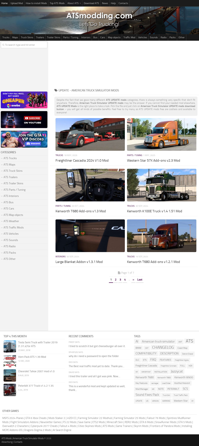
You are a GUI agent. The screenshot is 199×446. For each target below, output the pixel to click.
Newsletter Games (50, 422)
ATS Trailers (10, 177)
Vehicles (142, 37)
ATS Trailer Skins (13, 183)
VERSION (155, 401)
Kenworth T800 (164, 377)
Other (181, 37)
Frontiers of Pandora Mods (165, 426)
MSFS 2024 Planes (13, 418)
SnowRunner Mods (165, 422)
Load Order (166, 383)
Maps (15, 37)
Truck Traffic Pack (181, 395)
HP (137, 372)
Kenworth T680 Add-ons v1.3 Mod (81, 211)
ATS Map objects (13, 215)
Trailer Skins (53, 37)
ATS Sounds (11, 240)
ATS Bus (8, 202)
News (105, 3)
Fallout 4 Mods (68, 426)
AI (137, 341)
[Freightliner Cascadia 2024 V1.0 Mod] (90, 134)
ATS (189, 341)
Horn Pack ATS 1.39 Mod (32, 356)
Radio (164, 37)
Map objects (114, 37)
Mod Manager (142, 389)
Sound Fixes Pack (147, 395)
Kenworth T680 (145, 377)
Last (139, 279)
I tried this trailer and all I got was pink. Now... (94, 376)
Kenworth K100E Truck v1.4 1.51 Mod (154, 211)
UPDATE (139, 401)
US (147, 401)
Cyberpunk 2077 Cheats (44, 426)
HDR (190, 366)
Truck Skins (27, 37)
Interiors (85, 37)
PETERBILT (173, 388)
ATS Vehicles (11, 233)
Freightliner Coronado (168, 366)
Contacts (123, 3)
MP (153, 389)
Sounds (154, 37)
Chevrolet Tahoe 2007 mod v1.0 (36, 371)
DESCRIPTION (169, 353)
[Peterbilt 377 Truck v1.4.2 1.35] (10, 390)
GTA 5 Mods (185, 422)
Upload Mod (17, 3)
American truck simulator (158, 341)
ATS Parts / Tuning (14, 189)
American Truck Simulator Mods (28, 438)
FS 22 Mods (69, 422)
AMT (180, 342)
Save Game (84, 422)
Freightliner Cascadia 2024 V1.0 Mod (82, 161)
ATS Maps (9, 164)
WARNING (166, 401)
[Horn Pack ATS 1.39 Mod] (10, 361)
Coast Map (182, 348)
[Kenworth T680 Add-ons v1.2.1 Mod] (161, 235)
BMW (138, 347)
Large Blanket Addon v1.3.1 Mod (79, 262)
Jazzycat (177, 371)
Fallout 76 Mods (156, 418)
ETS (145, 360)
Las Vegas (154, 383)
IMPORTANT (146, 372)
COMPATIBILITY (146, 353)
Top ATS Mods (57, 3)
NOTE (161, 389)
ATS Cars (9, 208)
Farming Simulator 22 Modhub (95, 418)
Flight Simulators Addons (24, 422)
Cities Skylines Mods (89, 426)
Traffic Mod (129, 37)
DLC (137, 360)
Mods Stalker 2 (56, 418)
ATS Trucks (10, 158)
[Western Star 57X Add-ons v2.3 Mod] (161, 134)
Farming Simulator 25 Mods (129, 418)
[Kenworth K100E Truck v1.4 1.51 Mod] (161, 185)
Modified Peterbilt (182, 383)
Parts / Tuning (70, 37)
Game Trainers (124, 426)
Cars (102, 37)
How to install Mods (36, 3)
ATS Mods (108, 426)
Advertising (7, 442)
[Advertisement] (125, 64)
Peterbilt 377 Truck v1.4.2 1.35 (36, 385)
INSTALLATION (160, 372)
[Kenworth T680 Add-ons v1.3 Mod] (90, 185)
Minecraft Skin (115, 422)
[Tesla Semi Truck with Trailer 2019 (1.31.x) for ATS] (10, 346)
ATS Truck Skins (13, 170)
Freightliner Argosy (182, 360)
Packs (172, 37)
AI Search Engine (62, 430)
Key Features (142, 383)
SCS (185, 389)
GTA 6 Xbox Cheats (35, 418)
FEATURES (165, 359)
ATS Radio (10, 246)
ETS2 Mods (98, 422)
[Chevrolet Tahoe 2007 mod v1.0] (10, 375)
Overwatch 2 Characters (15, 426)
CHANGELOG (163, 347)
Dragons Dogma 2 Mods (37, 430)
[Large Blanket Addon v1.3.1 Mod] (90, 235)
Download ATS (91, 3)
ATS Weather (11, 221)
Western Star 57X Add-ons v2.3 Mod (153, 161)
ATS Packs (10, 252)
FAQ (153, 359)
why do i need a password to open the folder (94, 356)
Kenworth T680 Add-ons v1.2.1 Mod (153, 262)
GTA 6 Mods (146, 422)
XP (192, 401)
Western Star (181, 400)
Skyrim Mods (141, 426)
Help (113, 3)
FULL (182, 365)
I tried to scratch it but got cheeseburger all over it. (97, 346)
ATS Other (10, 259)
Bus (95, 37)
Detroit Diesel (187, 354)
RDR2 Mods (131, 422)
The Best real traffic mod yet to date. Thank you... (96, 366)
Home (4, 3)
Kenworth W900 (183, 377)
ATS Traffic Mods (14, 227)
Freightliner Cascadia (146, 365)
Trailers (40, 37)
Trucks (5, 37)
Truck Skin (166, 395)
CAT (146, 348)
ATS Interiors (11, 196)
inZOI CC (71, 418)
